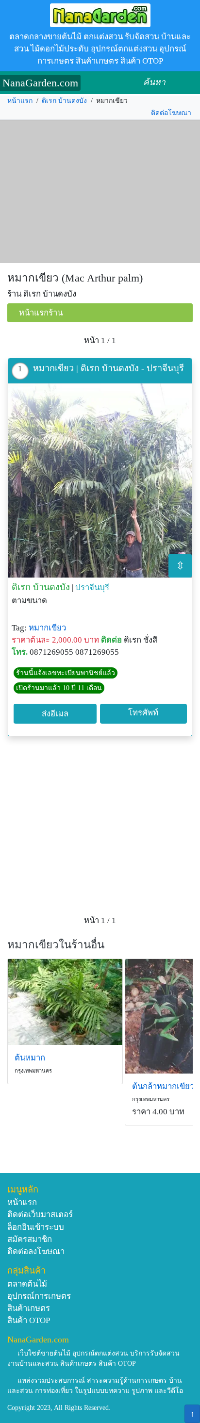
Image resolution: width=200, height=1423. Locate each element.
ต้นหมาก (30, 1057)
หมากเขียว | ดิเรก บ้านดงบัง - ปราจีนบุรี (108, 368)
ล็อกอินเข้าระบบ (35, 1227)
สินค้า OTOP (28, 1320)
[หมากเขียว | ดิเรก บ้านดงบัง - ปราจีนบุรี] (100, 480)
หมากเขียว (47, 627)
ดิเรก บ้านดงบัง (64, 100)
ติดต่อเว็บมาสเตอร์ (40, 1214)
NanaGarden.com (40, 83)
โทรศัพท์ (143, 712)
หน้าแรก (20, 100)
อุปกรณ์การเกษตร (39, 1296)
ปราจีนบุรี (92, 587)
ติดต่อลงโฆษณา (36, 1251)
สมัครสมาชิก (29, 1239)
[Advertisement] (100, 192)
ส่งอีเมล (55, 713)
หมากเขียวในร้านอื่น (55, 945)
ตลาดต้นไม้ (27, 1284)
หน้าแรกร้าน (41, 312)
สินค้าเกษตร (28, 1308)
